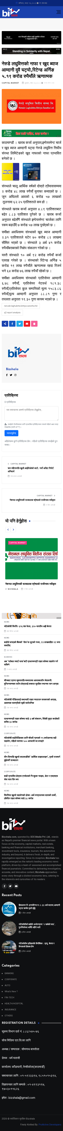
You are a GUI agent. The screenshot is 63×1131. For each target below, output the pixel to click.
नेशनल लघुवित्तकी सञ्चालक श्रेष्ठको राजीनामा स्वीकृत (32, 500)
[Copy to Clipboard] (34, 324)
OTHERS (9, 1016)
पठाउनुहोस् (11, 433)
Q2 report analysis (12, 312)
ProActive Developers (50, 1124)
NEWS (6, 622)
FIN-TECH (9, 997)
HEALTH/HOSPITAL (14, 1004)
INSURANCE (10, 1010)
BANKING (8, 657)
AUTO (7, 985)
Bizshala (12, 369)
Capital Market (10, 83)
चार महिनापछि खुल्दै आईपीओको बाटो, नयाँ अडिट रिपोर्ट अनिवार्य (31, 470)
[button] (8, 529)
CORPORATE (10, 733)
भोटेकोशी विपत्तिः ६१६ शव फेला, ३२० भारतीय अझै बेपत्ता (27, 626)
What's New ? (11, 991)
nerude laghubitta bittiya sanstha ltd (20, 306)
